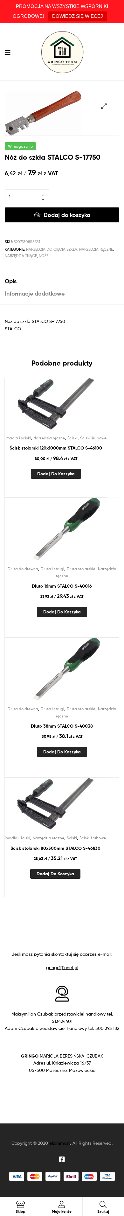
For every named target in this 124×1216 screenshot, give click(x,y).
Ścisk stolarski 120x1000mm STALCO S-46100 (56, 448)
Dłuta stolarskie (81, 568)
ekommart (59, 1143)
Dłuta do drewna (23, 568)
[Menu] (9, 52)
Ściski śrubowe (93, 438)
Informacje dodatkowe (35, 293)
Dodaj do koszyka (67, 215)
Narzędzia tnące (21, 255)
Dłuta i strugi (52, 568)
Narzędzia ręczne (96, 249)
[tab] (62, 281)
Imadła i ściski (18, 438)
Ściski (72, 438)
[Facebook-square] (62, 1159)
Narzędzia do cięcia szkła (51, 249)
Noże (43, 255)
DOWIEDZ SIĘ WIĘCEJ (77, 16)
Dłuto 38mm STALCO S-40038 (62, 726)
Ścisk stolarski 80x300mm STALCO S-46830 (55, 848)
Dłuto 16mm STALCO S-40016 (62, 586)
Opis (11, 281)
